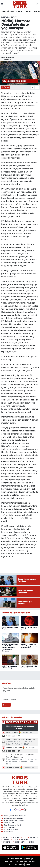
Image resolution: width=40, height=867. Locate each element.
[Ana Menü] (2, 4)
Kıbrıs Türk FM (8, 11)
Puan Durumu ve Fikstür (13, 825)
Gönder (6, 705)
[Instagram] (18, 809)
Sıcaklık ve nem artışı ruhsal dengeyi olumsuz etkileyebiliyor (29, 646)
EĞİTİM (31, 842)
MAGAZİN (16, 837)
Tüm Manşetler (9, 827)
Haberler (5, 17)
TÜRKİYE (14, 17)
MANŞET (19, 11)
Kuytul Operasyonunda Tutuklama (10, 628)
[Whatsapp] (29, 809)
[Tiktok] (25, 809)
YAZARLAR (34, 837)
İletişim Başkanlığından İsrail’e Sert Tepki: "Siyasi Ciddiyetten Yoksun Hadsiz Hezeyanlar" (10, 647)
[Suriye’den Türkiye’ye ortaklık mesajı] (10, 660)
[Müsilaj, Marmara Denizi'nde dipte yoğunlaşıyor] (20, 73)
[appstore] (11, 848)
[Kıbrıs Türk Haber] (20, 4)
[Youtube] (22, 809)
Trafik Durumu (9, 823)
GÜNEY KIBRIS (20, 842)
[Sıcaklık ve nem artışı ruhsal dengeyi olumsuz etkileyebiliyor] (29, 638)
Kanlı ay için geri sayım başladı (29, 628)
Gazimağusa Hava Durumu (13, 818)
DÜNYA (15, 840)
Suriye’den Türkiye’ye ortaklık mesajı (9, 667)
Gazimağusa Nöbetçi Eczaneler (15, 816)
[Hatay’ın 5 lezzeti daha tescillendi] (29, 660)
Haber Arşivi (8, 832)
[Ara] (38, 4)
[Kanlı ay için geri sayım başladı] (29, 621)
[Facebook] (10, 809)
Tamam (28, 864)
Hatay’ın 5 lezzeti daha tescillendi (29, 667)
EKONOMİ (24, 840)
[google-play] (29, 848)
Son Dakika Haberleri (11, 829)
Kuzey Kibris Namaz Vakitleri (14, 820)
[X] (14, 809)
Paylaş (6, 87)
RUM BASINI (7, 842)
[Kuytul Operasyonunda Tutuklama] (10, 621)
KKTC (28, 11)
